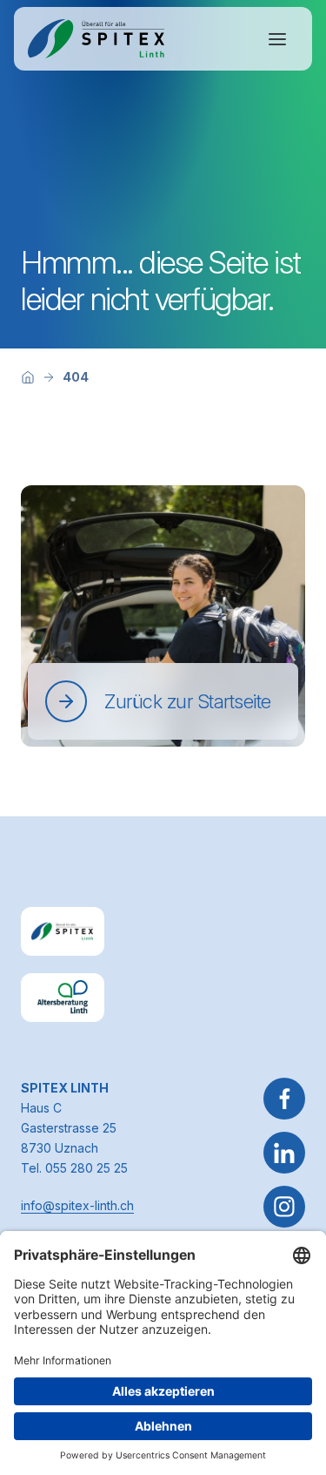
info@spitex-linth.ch (77, 1205)
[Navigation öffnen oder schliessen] (277, 39)
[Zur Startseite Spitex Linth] (96, 38)
